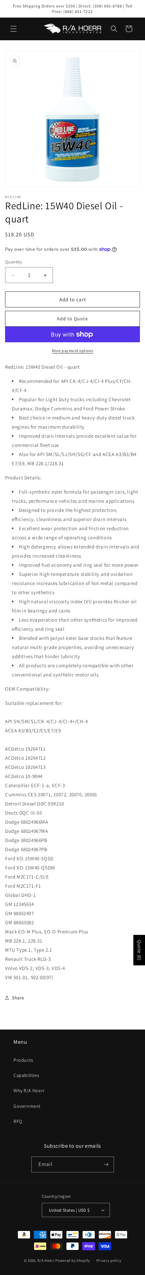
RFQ (17, 1121)
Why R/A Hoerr (29, 1090)
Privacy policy (108, 1260)
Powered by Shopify (72, 1260)
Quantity (13, 262)
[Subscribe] (106, 1164)
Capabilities (26, 1075)
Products (23, 1060)
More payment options (72, 350)
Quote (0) (139, 950)
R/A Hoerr (45, 1260)
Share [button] (18, 998)
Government (27, 1106)
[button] (13, 28)
